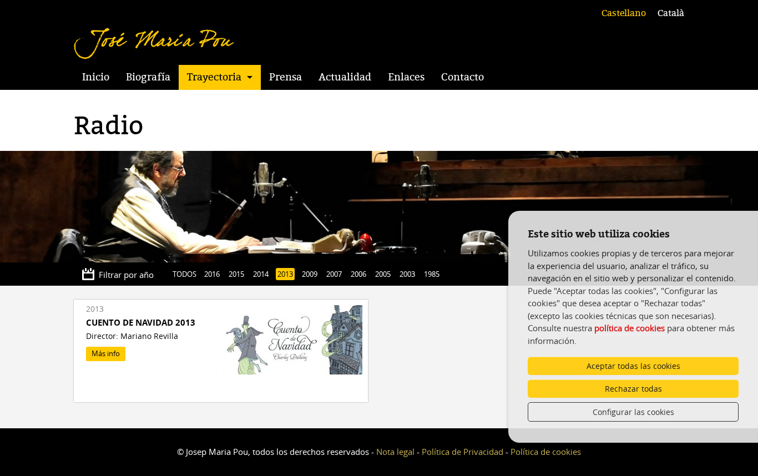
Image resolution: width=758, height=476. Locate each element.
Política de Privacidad (462, 451)
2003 (407, 274)
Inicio (95, 77)
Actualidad (345, 77)
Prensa (285, 77)
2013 (285, 274)
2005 (383, 274)
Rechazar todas (633, 388)
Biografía (148, 77)
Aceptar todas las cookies (633, 366)
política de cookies (629, 327)
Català (671, 13)
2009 (309, 274)
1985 (431, 274)
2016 (212, 274)
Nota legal (395, 451)
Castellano (624, 13)
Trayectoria (214, 77)
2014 (261, 274)
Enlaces (406, 77)
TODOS (184, 274)
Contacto (462, 77)
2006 (358, 274)
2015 (236, 274)
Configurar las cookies (633, 412)
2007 (334, 274)
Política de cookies (546, 451)
